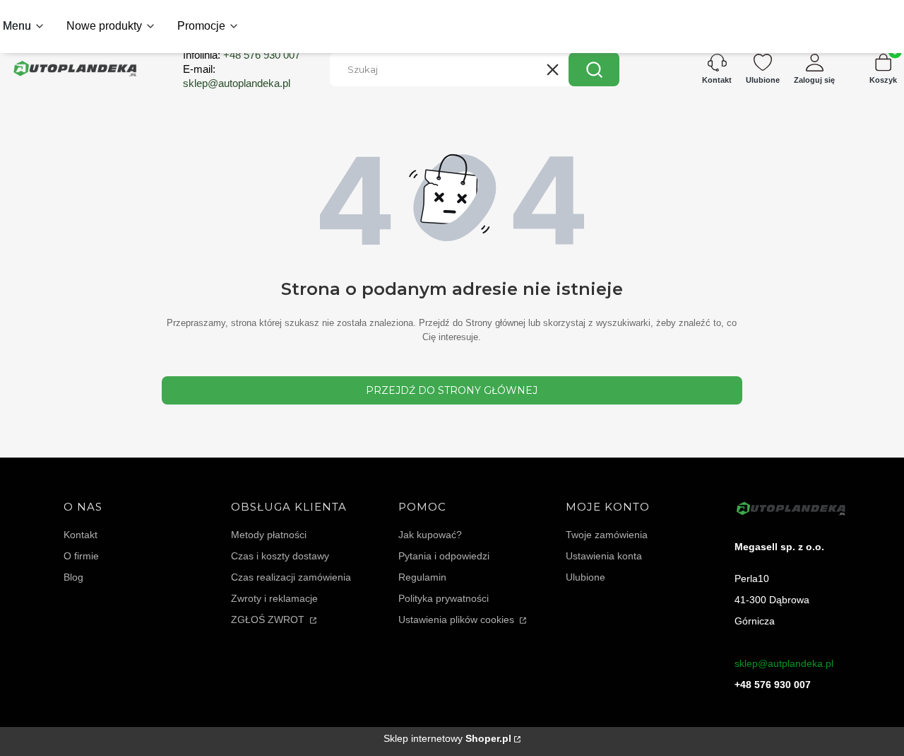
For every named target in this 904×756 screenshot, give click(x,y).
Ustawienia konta (604, 556)
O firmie (81, 556)
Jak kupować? (430, 534)
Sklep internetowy (447, 738)
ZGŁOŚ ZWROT (269, 619)
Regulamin (422, 577)
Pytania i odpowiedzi (443, 556)
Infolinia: (241, 55)
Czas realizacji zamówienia (291, 577)
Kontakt (80, 534)
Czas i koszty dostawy (280, 556)
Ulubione (585, 577)
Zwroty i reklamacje (274, 598)
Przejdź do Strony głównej (451, 390)
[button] (594, 69)
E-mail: (236, 76)
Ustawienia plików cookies (457, 619)
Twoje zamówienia (607, 534)
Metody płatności (269, 534)
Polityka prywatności (443, 598)
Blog (73, 577)
